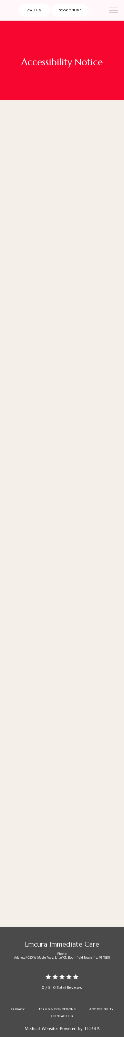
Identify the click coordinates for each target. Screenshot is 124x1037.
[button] (114, 11)
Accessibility (101, 1009)
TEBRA (92, 1028)
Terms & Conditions (57, 1009)
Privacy (18, 1009)
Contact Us (62, 1016)
